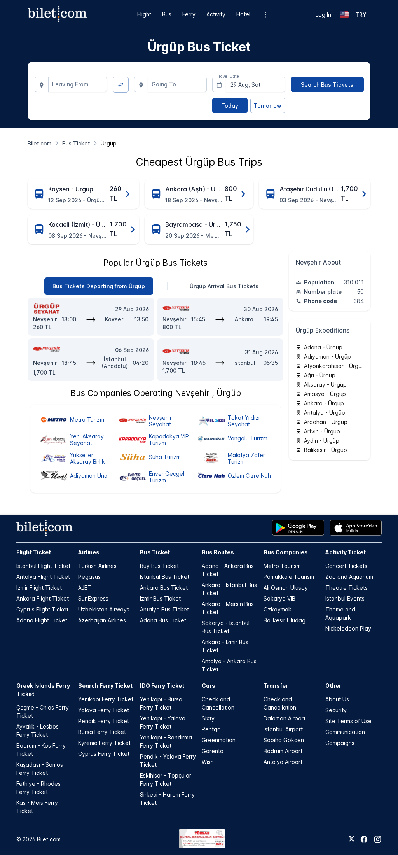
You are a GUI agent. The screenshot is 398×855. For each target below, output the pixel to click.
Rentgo (211, 729)
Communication (345, 732)
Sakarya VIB (279, 598)
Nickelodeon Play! (349, 628)
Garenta (212, 751)
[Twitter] (351, 839)
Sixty (208, 718)
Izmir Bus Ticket (160, 598)
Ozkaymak (278, 609)
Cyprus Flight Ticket (42, 609)
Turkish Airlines (97, 565)
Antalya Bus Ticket (164, 609)
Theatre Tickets (346, 587)
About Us (337, 699)
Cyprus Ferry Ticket (103, 753)
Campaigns (339, 742)
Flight (144, 14)
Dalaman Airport (284, 718)
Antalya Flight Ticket (43, 576)
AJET (84, 587)
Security (336, 710)
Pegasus (89, 576)
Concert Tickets (346, 565)
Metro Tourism (282, 565)
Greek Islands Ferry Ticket (43, 689)
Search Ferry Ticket (105, 685)
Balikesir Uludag (284, 620)
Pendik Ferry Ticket (103, 721)
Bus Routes (218, 552)
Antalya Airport (283, 762)
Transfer (276, 685)
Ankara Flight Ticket (42, 598)
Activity (215, 14)
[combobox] (78, 84)
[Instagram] (378, 839)
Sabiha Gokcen (284, 740)
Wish (208, 762)
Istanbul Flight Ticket (43, 565)
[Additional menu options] (265, 14)
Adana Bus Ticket (163, 620)
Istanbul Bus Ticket (164, 576)
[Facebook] (364, 839)
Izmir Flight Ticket (39, 587)
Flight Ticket (33, 552)
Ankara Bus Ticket (164, 587)
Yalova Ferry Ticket (103, 710)
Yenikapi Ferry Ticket (105, 699)
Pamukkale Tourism (289, 576)
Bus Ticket (155, 552)
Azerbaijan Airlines (102, 620)
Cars (208, 685)
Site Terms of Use (348, 721)
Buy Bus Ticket (159, 565)
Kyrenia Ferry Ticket (104, 742)
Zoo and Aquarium (349, 576)
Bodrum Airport (283, 751)
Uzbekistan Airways (103, 609)
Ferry (189, 14)
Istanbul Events (345, 598)
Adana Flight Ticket (41, 620)
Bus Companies (286, 552)
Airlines (89, 552)
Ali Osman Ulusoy (286, 587)
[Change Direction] (121, 85)
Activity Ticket (345, 552)
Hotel (243, 14)
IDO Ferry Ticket (162, 685)
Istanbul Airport (283, 729)
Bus (166, 14)
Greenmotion (219, 740)
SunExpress (93, 598)
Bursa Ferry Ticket (102, 732)
